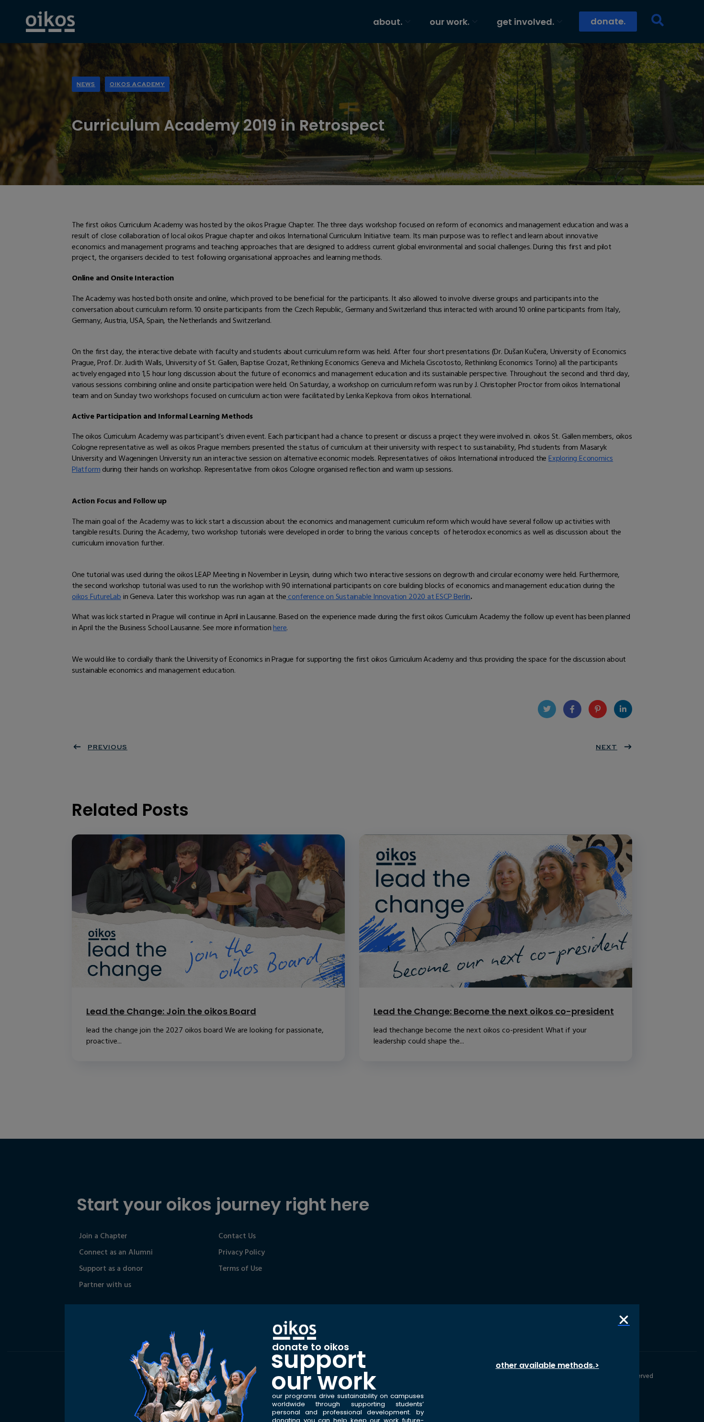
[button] (624, 1320)
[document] (352, 711)
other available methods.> (547, 1365)
